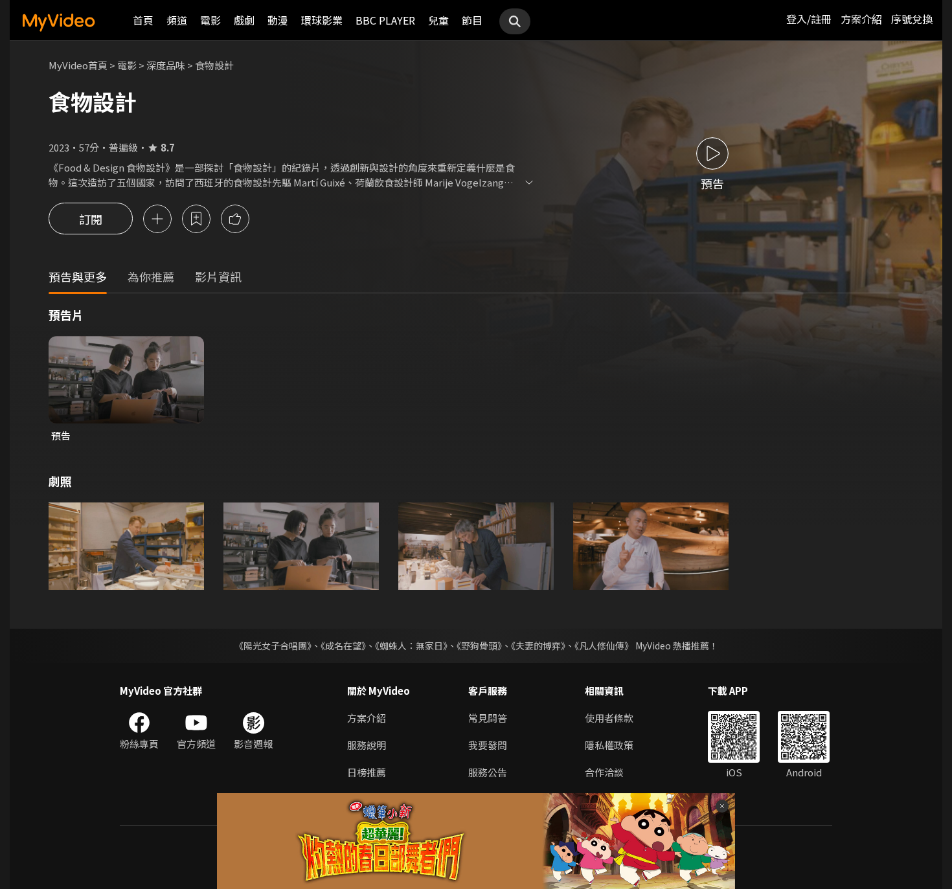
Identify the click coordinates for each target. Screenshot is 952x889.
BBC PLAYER (385, 20)
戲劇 (244, 20)
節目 (472, 20)
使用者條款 (609, 718)
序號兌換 (912, 19)
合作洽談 (604, 772)
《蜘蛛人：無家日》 (411, 645)
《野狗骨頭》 (479, 645)
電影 (210, 20)
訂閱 (90, 218)
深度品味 (165, 65)
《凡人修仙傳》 (603, 645)
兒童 (438, 20)
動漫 (277, 20)
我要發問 (487, 745)
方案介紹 (861, 19)
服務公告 (487, 772)
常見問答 (487, 718)
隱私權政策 (609, 745)
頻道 (176, 20)
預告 (61, 435)
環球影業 (322, 20)
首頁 (143, 20)
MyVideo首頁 (78, 65)
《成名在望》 (343, 645)
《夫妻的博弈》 (538, 645)
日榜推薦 (366, 772)
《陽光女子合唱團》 (273, 645)
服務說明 (366, 745)
